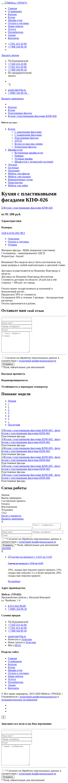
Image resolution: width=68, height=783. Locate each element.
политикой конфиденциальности (37, 360)
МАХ (18, 645)
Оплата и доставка (18, 23)
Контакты (13, 38)
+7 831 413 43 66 (17, 43)
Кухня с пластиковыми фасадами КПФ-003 (25, 451)
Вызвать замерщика (12, 98)
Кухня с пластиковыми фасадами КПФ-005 (25, 469)
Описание (13, 238)
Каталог (12, 14)
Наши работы (15, 26)
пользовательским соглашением (19, 699)
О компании (15, 11)
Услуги (12, 29)
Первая (12, 401)
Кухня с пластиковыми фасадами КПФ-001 (25, 433)
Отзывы (12, 244)
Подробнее (14, 581)
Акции (12, 35)
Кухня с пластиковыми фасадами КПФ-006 (25, 478)
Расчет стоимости (11, 515)
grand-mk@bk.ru (17, 90)
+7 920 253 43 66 (17, 63)
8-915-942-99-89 (17, 606)
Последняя (14, 424)
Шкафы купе (15, 20)
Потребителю (15, 32)
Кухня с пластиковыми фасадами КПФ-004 (25, 460)
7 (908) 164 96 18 (18, 93)
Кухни (11, 17)
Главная (12, 8)
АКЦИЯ (6, 548)
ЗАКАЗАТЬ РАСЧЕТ (13, 233)
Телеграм (26, 639)
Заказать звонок (10, 55)
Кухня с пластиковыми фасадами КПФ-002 (25, 442)
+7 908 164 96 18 (17, 46)
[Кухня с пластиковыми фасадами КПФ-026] (27, 207)
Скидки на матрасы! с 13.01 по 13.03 (25, 563)
